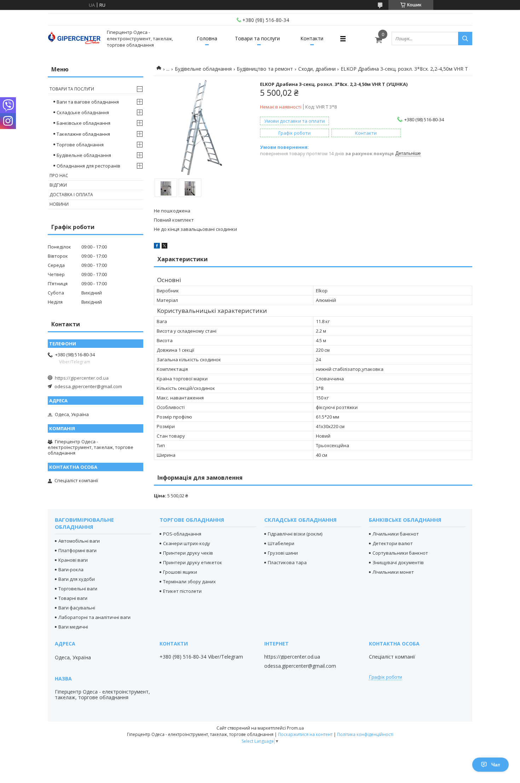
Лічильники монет (393, 572)
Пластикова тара (287, 562)
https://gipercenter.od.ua (82, 378)
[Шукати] (465, 38)
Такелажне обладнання (83, 134)
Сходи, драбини (317, 68)
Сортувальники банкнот (400, 553)
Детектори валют (392, 543)
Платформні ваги (77, 550)
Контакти (311, 38)
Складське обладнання (83, 112)
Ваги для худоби (76, 579)
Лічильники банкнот (395, 534)
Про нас (59, 176)
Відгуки (58, 185)
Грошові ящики (180, 572)
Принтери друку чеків (188, 553)
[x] (164, 247)
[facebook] (157, 247)
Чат (495, 764)
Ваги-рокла (70, 569)
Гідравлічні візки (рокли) (295, 534)
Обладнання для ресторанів (88, 166)
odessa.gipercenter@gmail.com (88, 386)
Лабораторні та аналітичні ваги (94, 617)
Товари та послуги (257, 38)
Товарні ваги (72, 598)
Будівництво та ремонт (265, 68)
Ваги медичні (73, 627)
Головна (207, 38)
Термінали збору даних (189, 581)
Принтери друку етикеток (192, 562)
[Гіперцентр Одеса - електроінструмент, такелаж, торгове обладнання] (74, 38)
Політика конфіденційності (365, 734)
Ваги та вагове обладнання (88, 102)
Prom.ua (295, 728)
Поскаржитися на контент (305, 734)
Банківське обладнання (83, 123)
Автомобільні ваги (79, 541)
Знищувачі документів (398, 562)
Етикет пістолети (182, 591)
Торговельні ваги (77, 588)
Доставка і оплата (71, 195)
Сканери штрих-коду (186, 543)
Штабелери (281, 543)
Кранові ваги (73, 560)
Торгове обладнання (80, 144)
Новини (59, 204)
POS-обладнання (182, 534)
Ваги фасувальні (76, 607)
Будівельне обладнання (203, 68)
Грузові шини (283, 553)
